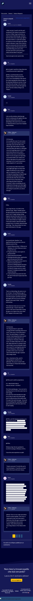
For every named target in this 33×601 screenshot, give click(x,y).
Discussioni (4, 13)
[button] (30, 3)
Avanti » (21, 536)
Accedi (5, 542)
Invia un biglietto (16, 580)
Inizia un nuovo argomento (23, 18)
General (10, 13)
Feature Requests (18, 13)
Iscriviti (11, 542)
